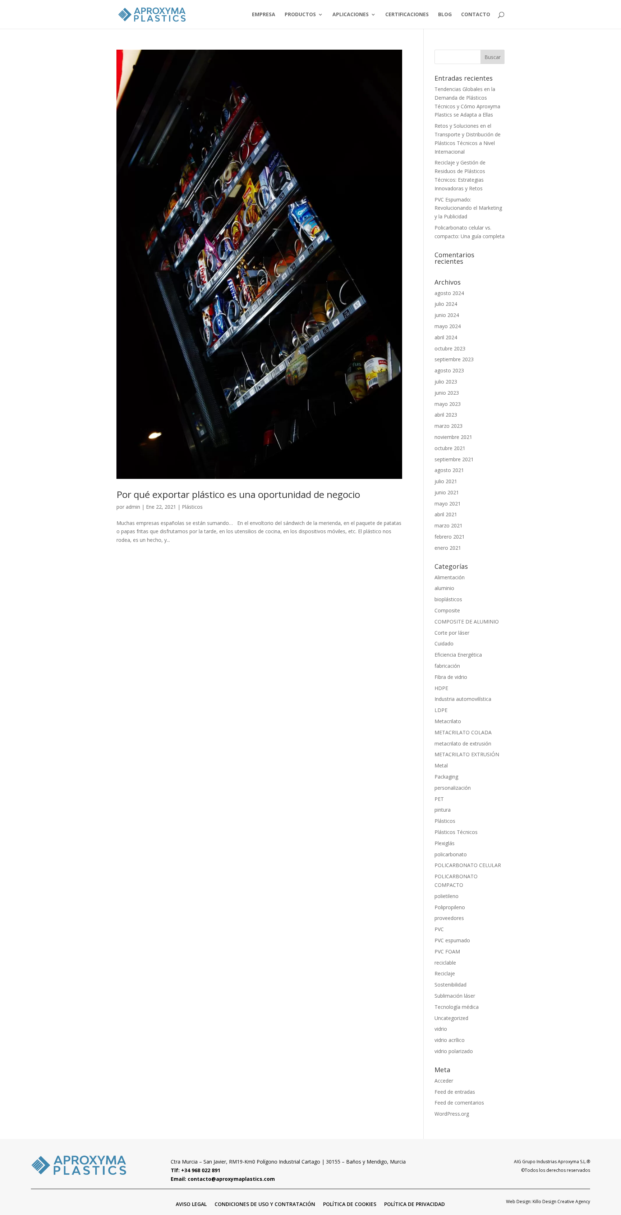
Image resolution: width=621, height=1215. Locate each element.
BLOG (445, 15)
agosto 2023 (449, 370)
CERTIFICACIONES (407, 15)
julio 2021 (445, 481)
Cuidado (444, 643)
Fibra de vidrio (450, 677)
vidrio (440, 1028)
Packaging (446, 776)
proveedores (449, 918)
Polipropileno (449, 907)
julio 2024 (445, 303)
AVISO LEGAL (191, 1204)
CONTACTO (475, 15)
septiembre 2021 (454, 459)
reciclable (445, 962)
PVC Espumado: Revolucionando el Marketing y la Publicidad (468, 208)
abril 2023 (445, 414)
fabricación (447, 665)
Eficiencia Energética (458, 654)
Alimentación (449, 577)
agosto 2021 (449, 470)
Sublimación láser (454, 995)
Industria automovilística (462, 698)
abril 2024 (445, 337)
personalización (452, 787)
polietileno (446, 896)
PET (439, 798)
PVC (439, 929)
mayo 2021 (447, 503)
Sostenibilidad (450, 984)
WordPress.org (451, 1113)
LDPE (440, 710)
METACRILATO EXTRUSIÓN (466, 754)
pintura (442, 809)
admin (133, 506)
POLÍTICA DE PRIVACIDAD (414, 1204)
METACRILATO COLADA (463, 732)
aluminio (444, 588)
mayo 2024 (447, 326)
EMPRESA (263, 15)
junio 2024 (446, 315)
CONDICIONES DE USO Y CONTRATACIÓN (265, 1204)
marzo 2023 (448, 425)
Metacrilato (447, 721)
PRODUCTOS (300, 15)
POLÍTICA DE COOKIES (349, 1204)
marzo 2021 (448, 525)
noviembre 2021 (453, 437)
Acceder (443, 1080)
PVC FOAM (447, 951)
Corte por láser (451, 632)
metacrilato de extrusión (462, 743)
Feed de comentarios (459, 1102)
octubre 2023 (449, 348)
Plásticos (192, 506)
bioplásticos (448, 599)
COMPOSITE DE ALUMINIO (466, 621)
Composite (447, 610)
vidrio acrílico (449, 1040)
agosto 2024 (449, 293)
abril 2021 (445, 514)
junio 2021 (446, 492)
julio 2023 (445, 381)
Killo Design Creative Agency (561, 1201)
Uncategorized (451, 1018)
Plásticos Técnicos (456, 832)
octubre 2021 (449, 448)
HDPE (441, 688)
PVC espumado (452, 940)
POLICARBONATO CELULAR (467, 865)
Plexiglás (444, 843)
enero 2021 (447, 547)
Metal (441, 765)
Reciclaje (444, 973)
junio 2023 (446, 392)
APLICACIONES (350, 15)
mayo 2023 (447, 403)
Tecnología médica (456, 1006)
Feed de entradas (454, 1091)
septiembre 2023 (454, 359)
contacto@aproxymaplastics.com (231, 1178)
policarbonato (450, 854)
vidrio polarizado (453, 1051)
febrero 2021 (449, 536)
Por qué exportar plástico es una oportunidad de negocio (238, 494)
